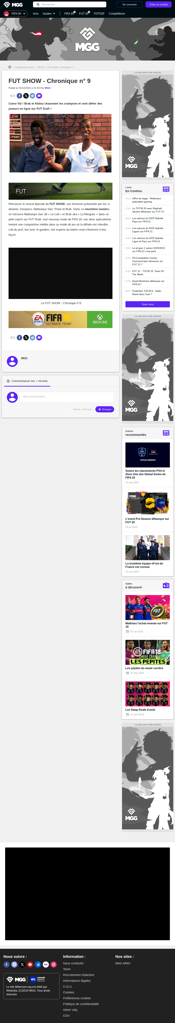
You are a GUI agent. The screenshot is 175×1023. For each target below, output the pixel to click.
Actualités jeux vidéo (24, 67)
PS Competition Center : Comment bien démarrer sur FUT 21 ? (147, 261)
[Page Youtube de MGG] (30, 964)
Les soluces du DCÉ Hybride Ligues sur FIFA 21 (147, 230)
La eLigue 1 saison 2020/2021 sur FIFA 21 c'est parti (148, 250)
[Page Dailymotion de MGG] (38, 964)
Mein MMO (122, 963)
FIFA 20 (40, 67)
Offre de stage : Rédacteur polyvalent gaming (146, 200)
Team (67, 969)
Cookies (68, 992)
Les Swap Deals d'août (140, 709)
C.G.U (67, 986)
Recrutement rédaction (78, 975)
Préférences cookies (77, 998)
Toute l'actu (148, 304)
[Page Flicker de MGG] (46, 964)
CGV (66, 1015)
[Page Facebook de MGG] (6, 964)
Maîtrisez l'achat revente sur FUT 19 (146, 625)
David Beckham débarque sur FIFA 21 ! (148, 283)
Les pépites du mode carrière (144, 668)
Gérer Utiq (70, 1010)
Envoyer (106, 409)
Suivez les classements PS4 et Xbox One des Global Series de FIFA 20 (145, 474)
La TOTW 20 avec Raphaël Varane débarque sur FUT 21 (148, 210)
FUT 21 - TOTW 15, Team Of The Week (148, 273)
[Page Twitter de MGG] (22, 964)
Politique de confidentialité (81, 1004)
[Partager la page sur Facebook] (19, 96)
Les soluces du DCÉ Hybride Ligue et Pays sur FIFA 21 (147, 240)
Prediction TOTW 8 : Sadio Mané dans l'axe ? (146, 293)
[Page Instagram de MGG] (54, 964)
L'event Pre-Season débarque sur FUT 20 (147, 520)
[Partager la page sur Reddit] (32, 96)
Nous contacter (73, 963)
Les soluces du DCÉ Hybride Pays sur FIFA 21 (147, 220)
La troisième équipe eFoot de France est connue (144, 565)
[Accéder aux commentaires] (39, 96)
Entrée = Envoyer (82, 409)
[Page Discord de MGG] (14, 964)
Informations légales (77, 980)
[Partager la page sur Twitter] (26, 96)
